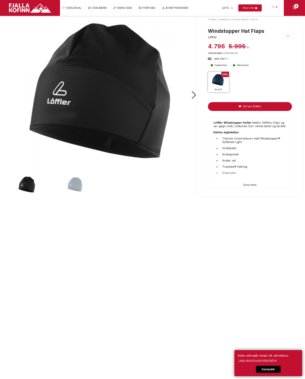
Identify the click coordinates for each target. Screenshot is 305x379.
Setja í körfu (251, 106)
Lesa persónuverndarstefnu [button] (257, 360)
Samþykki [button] (268, 369)
